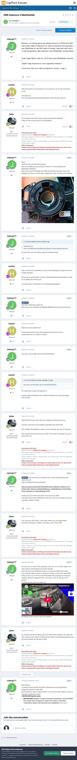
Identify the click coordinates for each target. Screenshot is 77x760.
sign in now (47, 720)
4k (13, 132)
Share (53, 22)
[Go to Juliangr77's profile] (6, 22)
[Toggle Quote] (24, 241)
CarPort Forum (16, 3)
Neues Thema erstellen (44, 30)
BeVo (11, 114)
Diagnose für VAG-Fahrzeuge (29, 23)
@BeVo (25, 477)
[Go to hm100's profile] (11, 92)
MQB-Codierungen (27, 145)
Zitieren (28, 77)
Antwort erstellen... (20, 728)
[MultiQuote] (23, 77)
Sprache (23, 745)
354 (12, 102)
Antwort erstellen (65, 30)
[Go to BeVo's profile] (11, 121)
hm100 (12, 85)
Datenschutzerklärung (35, 745)
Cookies (54, 745)
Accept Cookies (52, 753)
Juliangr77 (16, 21)
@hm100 (25, 302)
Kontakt (47, 745)
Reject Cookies (68, 753)
